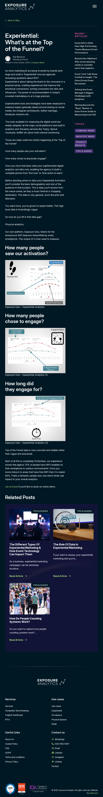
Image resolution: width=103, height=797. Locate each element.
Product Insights (81, 144)
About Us (9, 739)
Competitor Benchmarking (17, 710)
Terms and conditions (15, 757)
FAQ (7, 748)
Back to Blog (13, 20)
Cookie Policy (11, 744)
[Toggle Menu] (95, 6)
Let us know (11, 486)
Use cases (56, 706)
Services (9, 706)
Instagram (59, 757)
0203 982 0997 (62, 744)
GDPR (8, 752)
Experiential (57, 710)
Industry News (85, 136)
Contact (55, 766)
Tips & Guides (84, 151)
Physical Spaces (59, 719)
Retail (54, 724)
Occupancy (57, 715)
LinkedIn (58, 752)
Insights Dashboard (14, 715)
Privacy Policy (11, 761)
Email (57, 748)
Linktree (58, 761)
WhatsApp (59, 739)
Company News (37, 62)
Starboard (94, 793)
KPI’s (7, 719)
